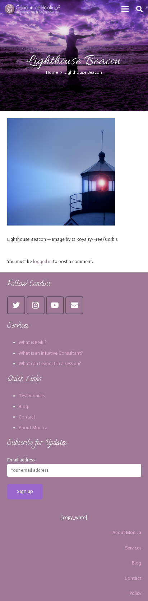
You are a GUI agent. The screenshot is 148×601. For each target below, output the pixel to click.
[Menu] (125, 9)
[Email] (74, 305)
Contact (27, 417)
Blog (23, 406)
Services (133, 548)
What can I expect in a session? (50, 363)
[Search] (139, 9)
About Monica (33, 427)
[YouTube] (55, 305)
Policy (135, 593)
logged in (42, 261)
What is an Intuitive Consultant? (51, 353)
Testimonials (32, 395)
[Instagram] (36, 305)
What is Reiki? (33, 342)
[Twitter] (16, 305)
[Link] (33, 9)
